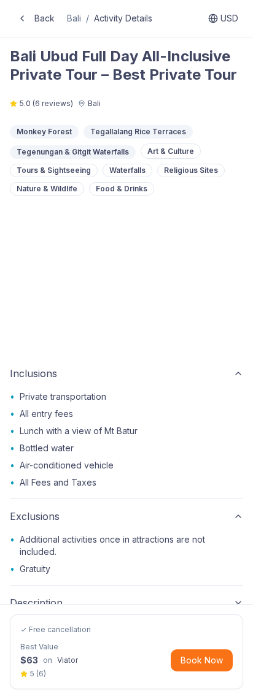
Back (44, 18)
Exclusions (35, 516)
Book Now (202, 660)
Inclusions (33, 373)
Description (36, 603)
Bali (74, 18)
